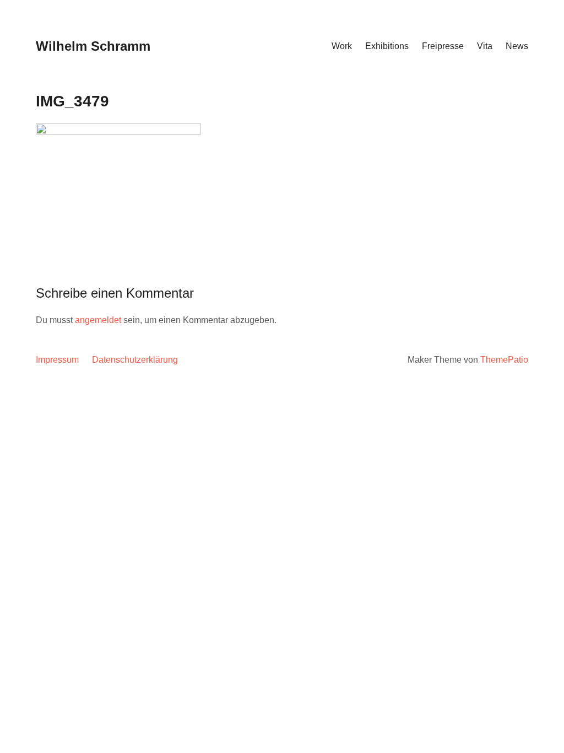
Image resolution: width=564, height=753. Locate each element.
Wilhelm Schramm (93, 46)
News (517, 46)
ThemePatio (504, 359)
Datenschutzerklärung (135, 359)
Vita (484, 46)
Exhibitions (387, 46)
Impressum (57, 359)
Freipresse (443, 46)
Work (342, 46)
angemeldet (98, 320)
